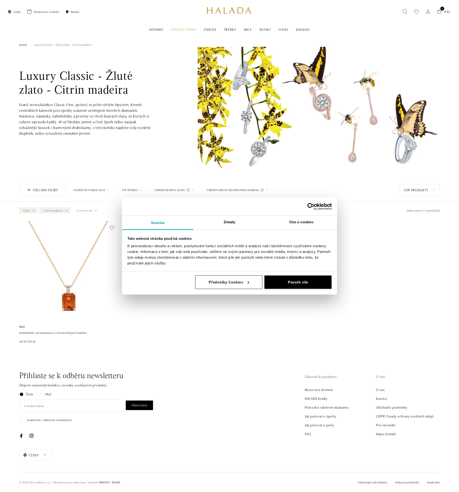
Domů (23, 45)
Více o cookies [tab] (301, 222)
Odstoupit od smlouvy (372, 482)
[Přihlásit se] (428, 11)
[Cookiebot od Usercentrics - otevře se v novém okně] (311, 206)
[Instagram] (31, 436)
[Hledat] (405, 11)
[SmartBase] (109, 482)
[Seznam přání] (416, 11)
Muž (48, 393)
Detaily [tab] (229, 222)
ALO (22, 326)
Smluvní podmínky (407, 482)
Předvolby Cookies (226, 282)
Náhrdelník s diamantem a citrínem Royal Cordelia (53, 333)
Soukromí (433, 482)
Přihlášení (139, 405)
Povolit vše (298, 282)
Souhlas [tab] (158, 223)
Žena (29, 393)
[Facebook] (21, 436)
